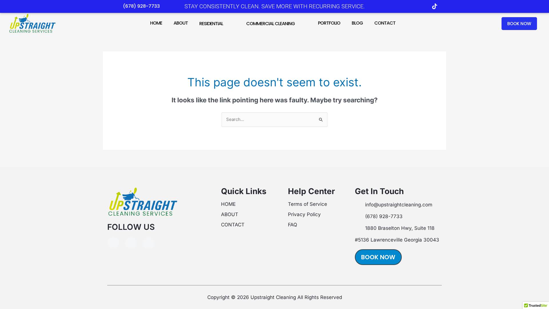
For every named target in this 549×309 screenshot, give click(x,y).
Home (156, 23)
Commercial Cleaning (270, 23)
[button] (225, 23)
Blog (357, 23)
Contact (384, 23)
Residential (211, 23)
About (181, 23)
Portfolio (329, 23)
